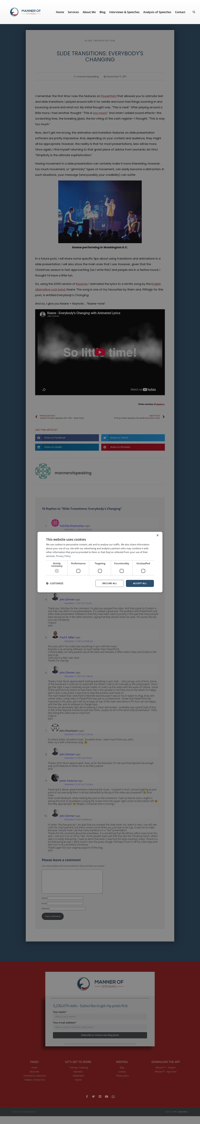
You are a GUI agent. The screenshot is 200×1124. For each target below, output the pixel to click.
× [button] (157, 535)
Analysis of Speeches (157, 12)
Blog (102, 12)
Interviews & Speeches (124, 12)
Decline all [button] (109, 583)
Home (60, 12)
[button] (194, 12)
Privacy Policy (63, 556)
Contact (180, 12)
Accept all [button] (140, 583)
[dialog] (100, 562)
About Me (89, 12)
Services (73, 12)
